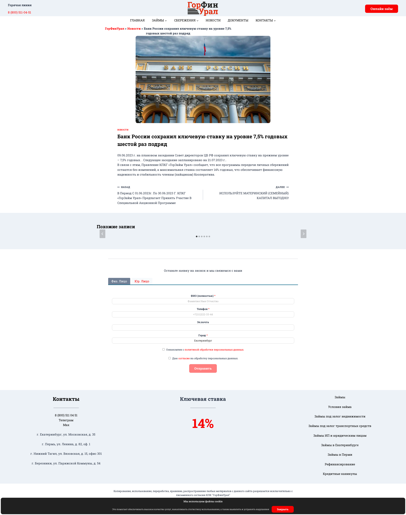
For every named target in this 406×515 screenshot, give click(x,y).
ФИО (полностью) (203, 295)
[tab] (196, 236)
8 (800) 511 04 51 (66, 415)
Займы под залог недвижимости (339, 416)
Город (203, 335)
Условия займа (340, 407)
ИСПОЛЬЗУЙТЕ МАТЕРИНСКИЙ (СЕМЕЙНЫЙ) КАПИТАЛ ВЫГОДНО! (254, 192)
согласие (184, 358)
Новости (213, 20)
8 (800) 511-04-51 (19, 12)
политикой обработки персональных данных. (214, 349)
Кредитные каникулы (340, 474)
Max (66, 425)
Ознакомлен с (205, 349)
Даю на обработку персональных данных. (205, 358)
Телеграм (66, 420)
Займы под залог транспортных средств (339, 426)
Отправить (203, 368)
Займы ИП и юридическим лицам (340, 435)
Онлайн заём (381, 9)
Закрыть (282, 509)
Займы (340, 397)
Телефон (203, 309)
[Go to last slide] (102, 234)
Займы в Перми (340, 454)
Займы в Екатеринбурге (340, 445)
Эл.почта (203, 322)
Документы (238, 20)
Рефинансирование (340, 464)
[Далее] (303, 234)
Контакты (66, 398)
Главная (137, 20)
